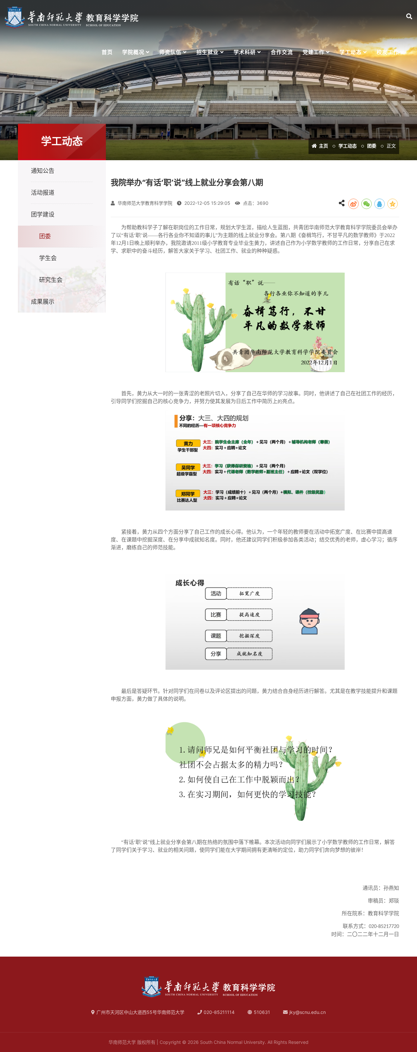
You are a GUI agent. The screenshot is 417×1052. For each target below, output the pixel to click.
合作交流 (282, 52)
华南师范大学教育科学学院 (144, 203)
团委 (371, 146)
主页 (323, 146)
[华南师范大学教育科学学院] (71, 17)
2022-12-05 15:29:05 (206, 203)
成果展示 (42, 301)
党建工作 (314, 52)
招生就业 (207, 52)
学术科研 (245, 52)
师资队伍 (170, 52)
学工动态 (350, 52)
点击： (255, 203)
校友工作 (388, 52)
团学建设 (42, 214)
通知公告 (42, 170)
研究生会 (51, 279)
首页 (107, 52)
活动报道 (42, 192)
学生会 (48, 258)
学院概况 (133, 52)
